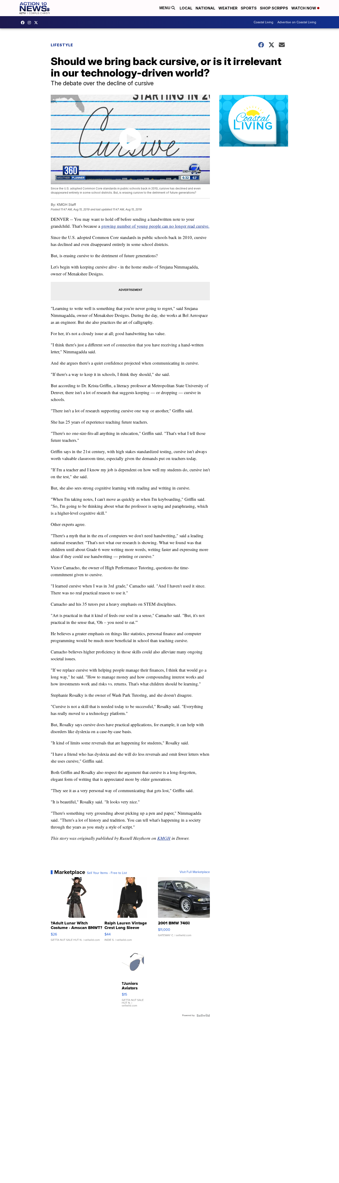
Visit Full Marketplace (195, 872)
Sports (249, 8)
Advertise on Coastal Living (296, 22)
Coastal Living (263, 22)
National (205, 8)
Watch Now (304, 8)
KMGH (163, 838)
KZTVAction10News (24, 22)
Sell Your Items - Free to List (107, 873)
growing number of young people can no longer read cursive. (155, 226)
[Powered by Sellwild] (203, 1015)
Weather (228, 8)
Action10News (37, 22)
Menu (165, 8)
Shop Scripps (274, 8)
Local (186, 8)
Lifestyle (62, 45)
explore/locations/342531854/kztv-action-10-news (30, 22)
